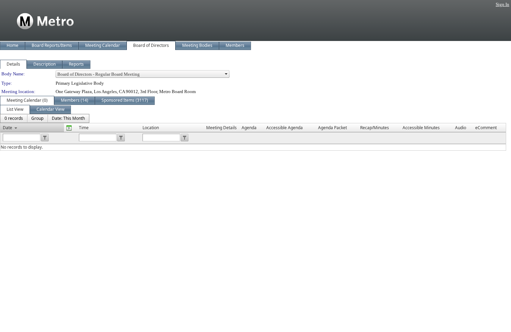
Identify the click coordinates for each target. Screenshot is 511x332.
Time (84, 128)
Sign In (502, 4)
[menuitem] (13, 118)
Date (7, 128)
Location (151, 128)
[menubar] (44, 118)
